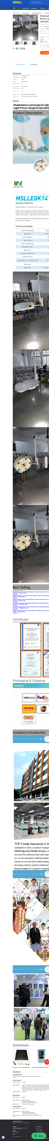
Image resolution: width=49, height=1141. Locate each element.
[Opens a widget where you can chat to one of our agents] (38, 1136)
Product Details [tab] (20, 64)
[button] (43, 45)
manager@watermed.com (17, 1136)
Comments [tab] (33, 64)
